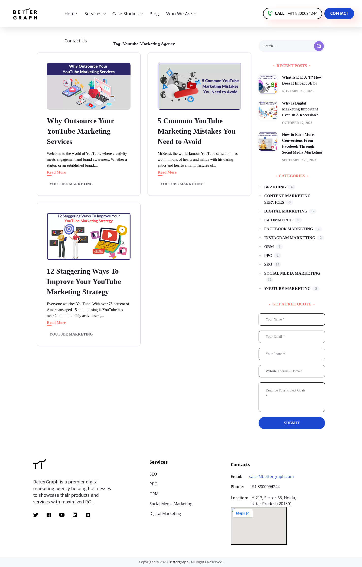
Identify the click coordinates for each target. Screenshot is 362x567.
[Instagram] (87, 515)
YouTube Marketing (71, 184)
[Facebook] (48, 515)
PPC (271, 255)
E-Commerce (281, 220)
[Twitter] (35, 515)
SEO (271, 264)
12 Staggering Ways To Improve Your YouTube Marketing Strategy (84, 281)
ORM (272, 247)
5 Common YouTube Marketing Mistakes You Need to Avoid (197, 131)
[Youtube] (61, 515)
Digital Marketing (289, 211)
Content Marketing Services (287, 199)
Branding (278, 187)
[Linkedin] (74, 515)
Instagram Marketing (293, 238)
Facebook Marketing (291, 229)
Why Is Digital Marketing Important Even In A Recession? (300, 109)
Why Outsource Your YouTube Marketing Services (80, 131)
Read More (56, 172)
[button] (292, 13)
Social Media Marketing (292, 276)
